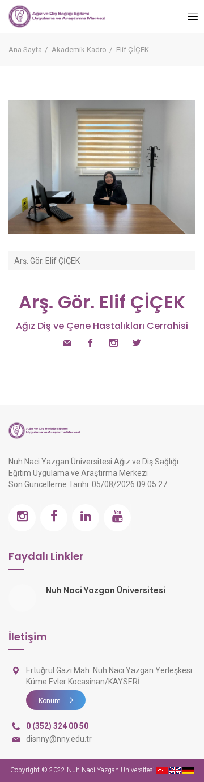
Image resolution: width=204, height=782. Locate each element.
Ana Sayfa (25, 49)
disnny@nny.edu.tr (59, 738)
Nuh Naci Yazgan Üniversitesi (105, 590)
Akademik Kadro (79, 49)
